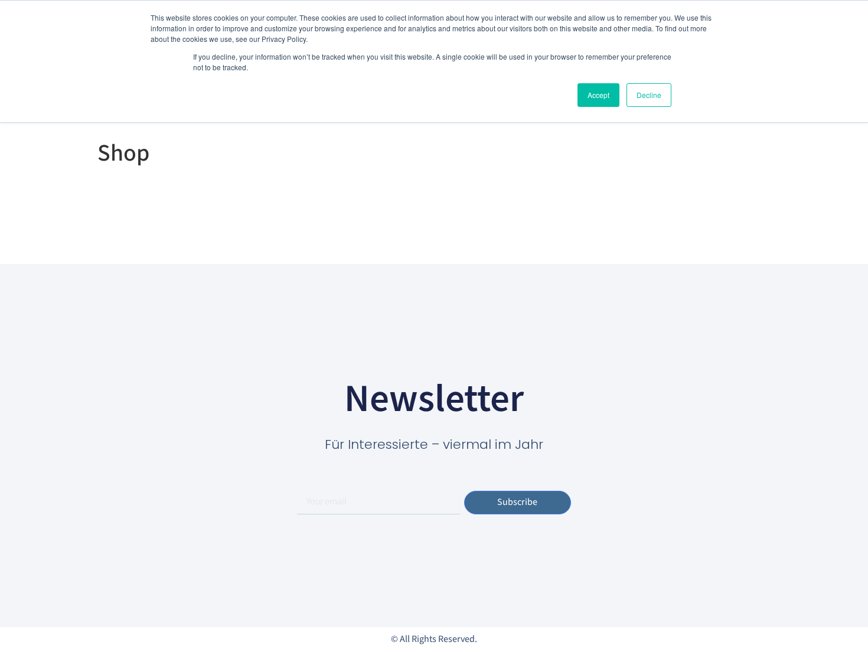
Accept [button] (598, 95)
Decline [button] (649, 95)
